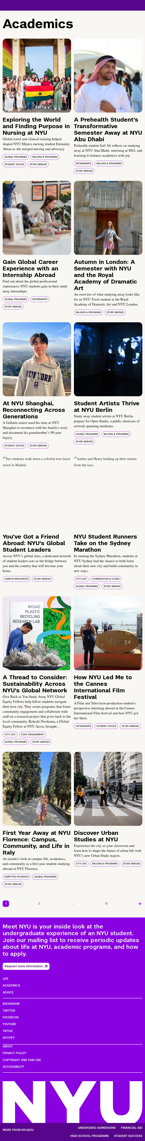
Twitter (9, 1011)
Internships (83, 163)
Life (5, 979)
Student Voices (14, 164)
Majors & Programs (44, 157)
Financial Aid (131, 1127)
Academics (11, 985)
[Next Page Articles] (139, 903)
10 (106, 903)
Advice (8, 992)
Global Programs (16, 157)
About (8, 1046)
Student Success (128, 1136)
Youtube (9, 1024)
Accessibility (13, 1067)
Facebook (11, 1017)
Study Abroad (38, 164)
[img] (37, 76)
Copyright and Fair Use (22, 1060)
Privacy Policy (14, 1053)
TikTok (8, 1031)
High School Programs (89, 1136)
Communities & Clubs (105, 578)
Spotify (9, 1038)
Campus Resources (16, 578)
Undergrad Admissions (97, 1127)
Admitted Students (16, 876)
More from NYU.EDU (18, 1130)
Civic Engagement (32, 734)
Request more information (24, 966)
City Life (81, 578)
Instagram (11, 1004)
